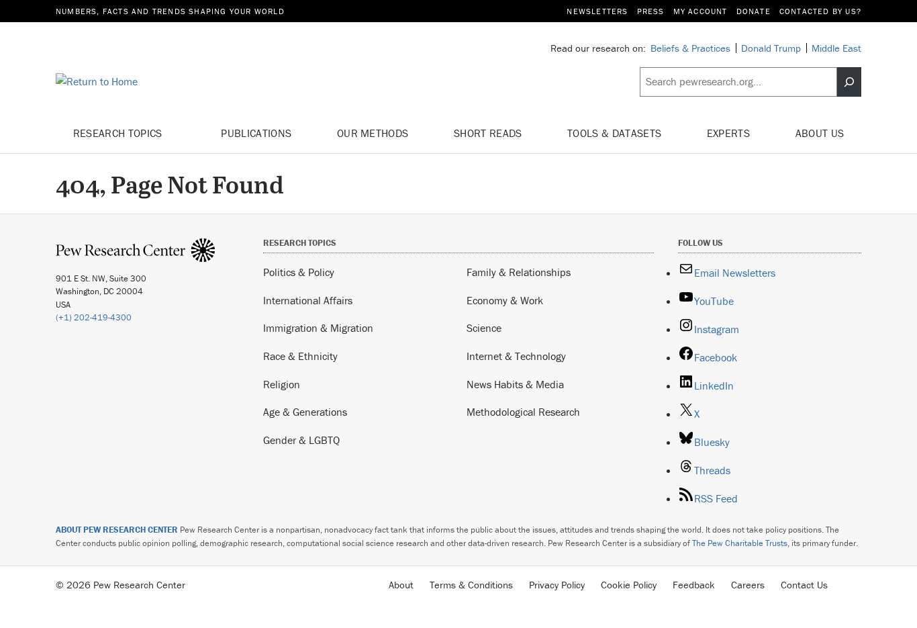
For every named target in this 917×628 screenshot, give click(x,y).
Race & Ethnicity (300, 356)
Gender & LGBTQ (301, 440)
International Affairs (307, 300)
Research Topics (119, 133)
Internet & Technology (516, 356)
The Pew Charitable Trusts (739, 543)
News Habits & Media (515, 384)
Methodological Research (523, 411)
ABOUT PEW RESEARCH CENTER (117, 529)
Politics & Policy (298, 272)
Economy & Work (505, 300)
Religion (281, 384)
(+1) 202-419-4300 (94, 317)
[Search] (849, 82)
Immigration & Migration (318, 327)
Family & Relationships (519, 272)
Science (484, 327)
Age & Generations (305, 411)
